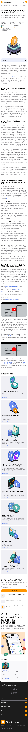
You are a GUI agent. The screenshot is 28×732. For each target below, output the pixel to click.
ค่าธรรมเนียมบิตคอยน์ (8, 362)
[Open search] (23, 2)
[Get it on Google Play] (14, 689)
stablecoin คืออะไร (8, 516)
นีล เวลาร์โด (5, 670)
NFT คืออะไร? (6, 542)
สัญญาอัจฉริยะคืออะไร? (10, 391)
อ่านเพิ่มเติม (6, 678)
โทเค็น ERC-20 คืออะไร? (10, 440)
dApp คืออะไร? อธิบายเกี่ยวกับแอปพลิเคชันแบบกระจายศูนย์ (12, 465)
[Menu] (26, 2)
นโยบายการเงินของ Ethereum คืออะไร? (13, 492)
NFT (7, 198)
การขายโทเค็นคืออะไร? (10, 566)
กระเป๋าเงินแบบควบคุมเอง (11, 286)
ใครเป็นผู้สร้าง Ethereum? (10, 416)
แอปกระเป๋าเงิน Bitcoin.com (11, 299)
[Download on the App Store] (14, 693)
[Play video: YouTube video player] (14, 309)
